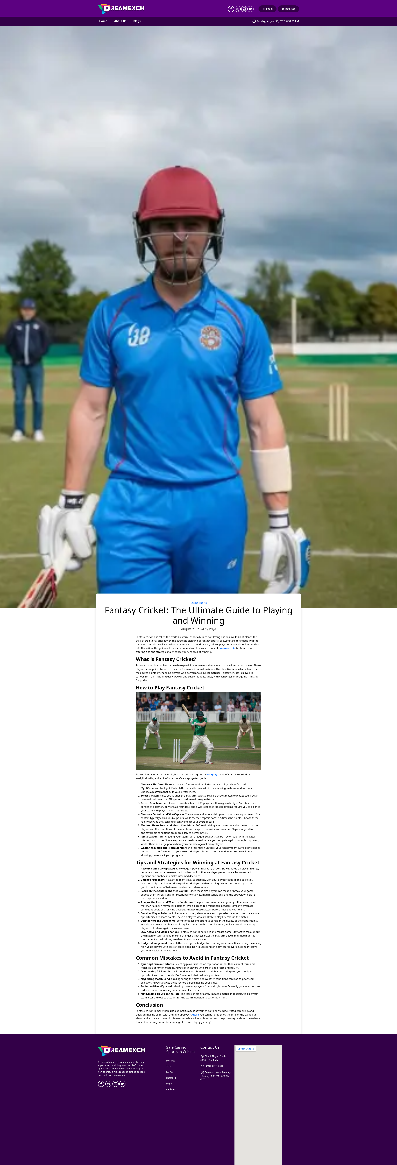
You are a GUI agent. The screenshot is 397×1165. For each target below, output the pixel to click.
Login (169, 1083)
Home (103, 21)
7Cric (169, 1066)
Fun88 (169, 1072)
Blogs (137, 21)
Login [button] (269, 8)
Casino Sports (198, 603)
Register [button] (290, 8)
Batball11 (171, 1077)
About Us (120, 21)
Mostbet (170, 1060)
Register (170, 1089)
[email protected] (214, 1065)
